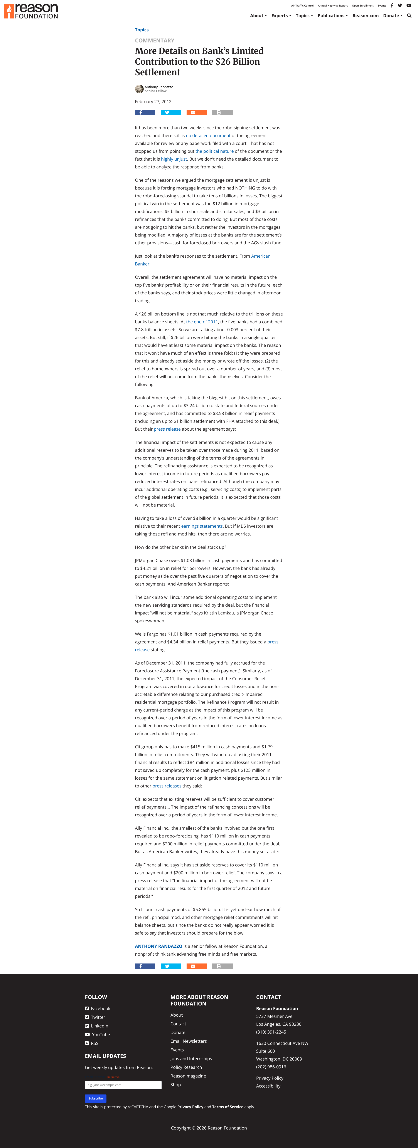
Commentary (154, 40)
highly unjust (174, 159)
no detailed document (208, 135)
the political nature (215, 151)
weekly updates (109, 1067)
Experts (279, 15)
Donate (391, 15)
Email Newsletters (188, 1041)
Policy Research (186, 1067)
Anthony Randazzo (158, 946)
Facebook (100, 1008)
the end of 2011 (202, 322)
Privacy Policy (269, 1078)
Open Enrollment (363, 5)
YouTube (101, 1034)
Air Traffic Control (302, 5)
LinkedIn (99, 1026)
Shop (175, 1085)
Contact (178, 1024)
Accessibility (268, 1086)
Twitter (98, 1017)
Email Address (102, 1077)
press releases (166, 786)
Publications (331, 15)
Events (382, 5)
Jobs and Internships (191, 1058)
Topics (303, 15)
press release (167, 429)
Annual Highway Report (332, 5)
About (256, 15)
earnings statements (202, 526)
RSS (94, 1043)
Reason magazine (188, 1076)
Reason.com (365, 15)
